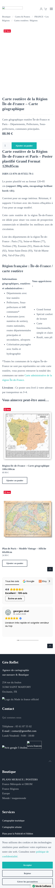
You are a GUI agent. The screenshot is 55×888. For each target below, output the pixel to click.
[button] (51, 9)
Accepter (27, 865)
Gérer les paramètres (27, 881)
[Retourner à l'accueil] (12, 9)
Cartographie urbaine (12, 827)
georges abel (21, 611)
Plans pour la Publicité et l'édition (17, 833)
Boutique (9, 772)
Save (8, 31)
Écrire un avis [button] (15, 598)
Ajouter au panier (24, 146)
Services (8, 812)
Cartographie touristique (13, 820)
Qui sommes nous (11, 717)
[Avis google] (14, 747)
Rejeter (27, 873)
